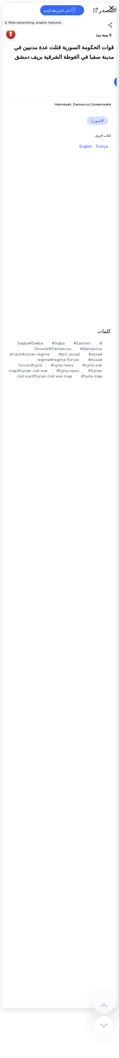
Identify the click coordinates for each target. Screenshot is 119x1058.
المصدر (108, 10)
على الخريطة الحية (57, 11)
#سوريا (97, 120)
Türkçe (101, 146)
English (85, 146)
